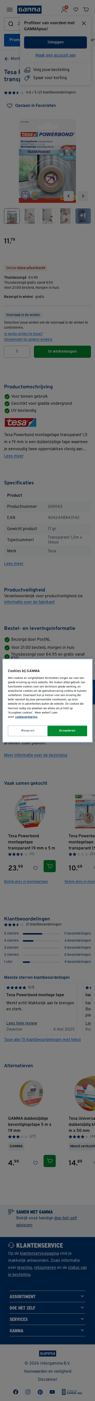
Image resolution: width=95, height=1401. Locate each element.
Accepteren (67, 730)
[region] (47, 700)
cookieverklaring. (26, 717)
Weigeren (28, 730)
